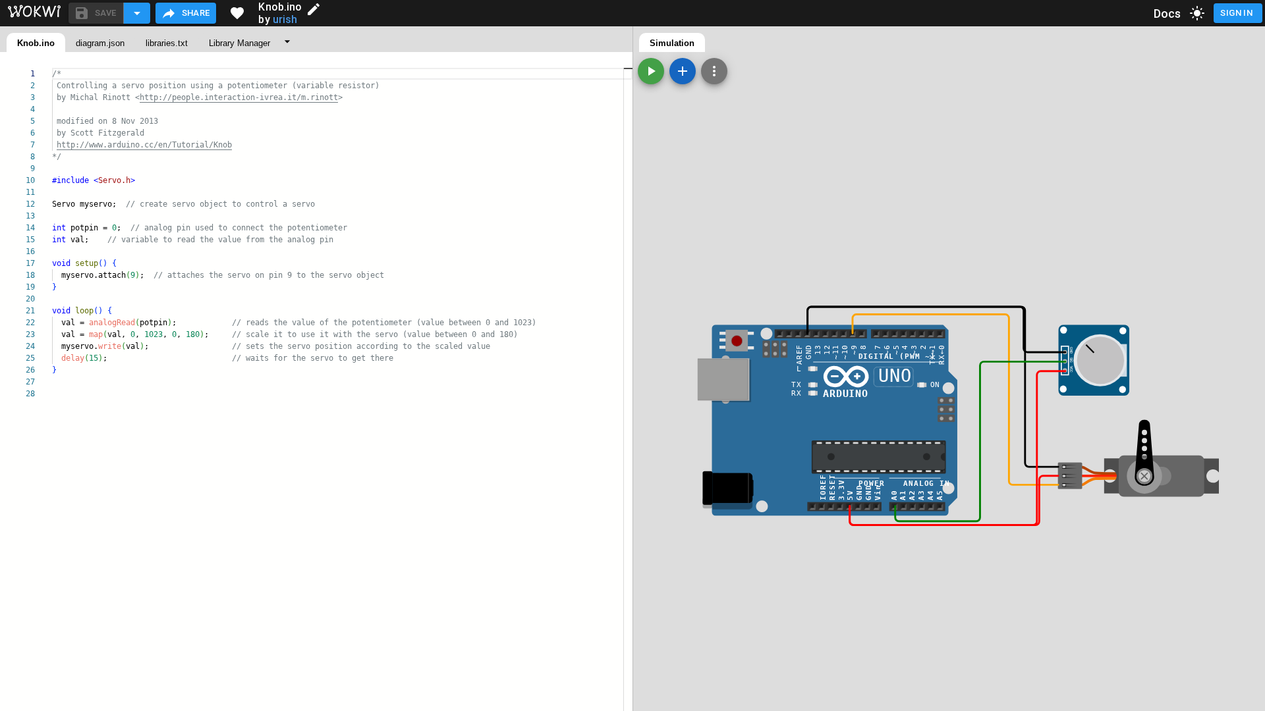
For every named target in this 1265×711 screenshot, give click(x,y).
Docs (1167, 13)
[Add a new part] (682, 71)
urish (285, 19)
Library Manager (239, 43)
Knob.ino (36, 43)
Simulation (672, 43)
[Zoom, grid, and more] (714, 71)
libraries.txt (167, 43)
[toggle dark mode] (1197, 13)
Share (196, 13)
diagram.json (100, 43)
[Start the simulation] (651, 71)
